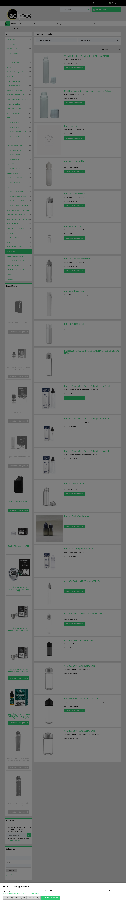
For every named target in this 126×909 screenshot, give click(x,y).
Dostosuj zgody (33, 898)
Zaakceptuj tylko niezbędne (15, 898)
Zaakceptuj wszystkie (50, 898)
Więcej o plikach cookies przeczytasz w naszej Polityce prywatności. (21, 893)
